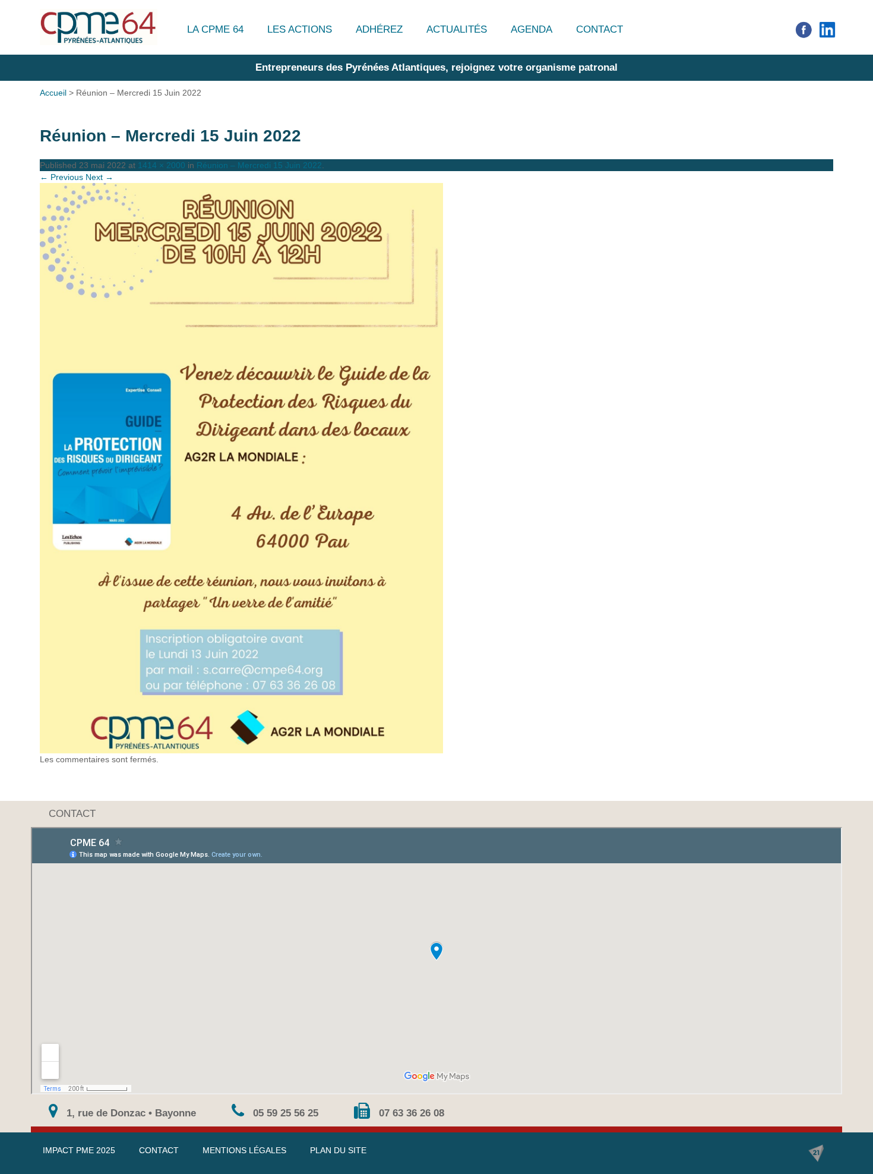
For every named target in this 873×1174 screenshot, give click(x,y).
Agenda (531, 29)
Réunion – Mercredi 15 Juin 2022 (259, 165)
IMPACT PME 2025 (79, 1150)
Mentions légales (244, 1150)
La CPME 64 (215, 29)
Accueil (53, 92)
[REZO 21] (816, 1153)
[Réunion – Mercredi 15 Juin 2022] (436, 468)
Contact (599, 29)
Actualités (456, 29)
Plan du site (338, 1150)
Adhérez (379, 29)
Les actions (299, 29)
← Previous (61, 177)
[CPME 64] (98, 27)
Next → (99, 177)
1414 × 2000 (161, 165)
